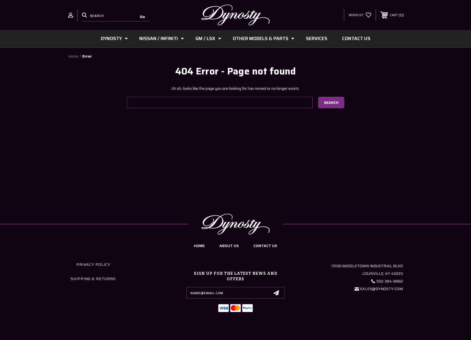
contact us (265, 246)
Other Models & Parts (260, 38)
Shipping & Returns (93, 279)
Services (316, 38)
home (199, 246)
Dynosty (111, 38)
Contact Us (356, 38)
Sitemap (269, 334)
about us (229, 246)
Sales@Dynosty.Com (381, 289)
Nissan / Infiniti (158, 38)
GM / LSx (205, 38)
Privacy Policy (93, 264)
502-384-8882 (389, 281)
